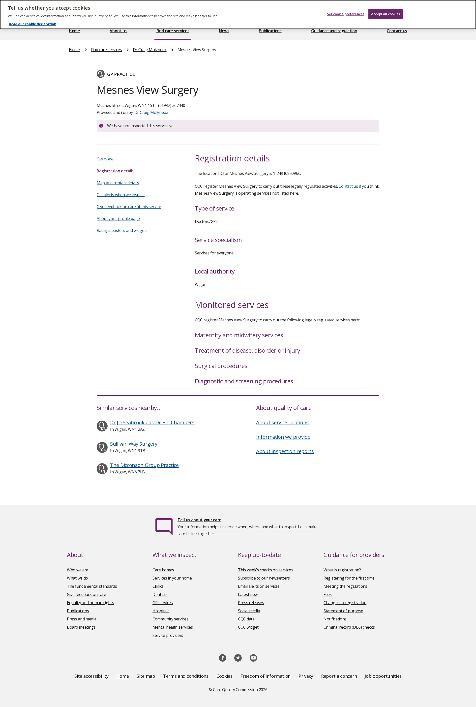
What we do (77, 578)
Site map (146, 676)
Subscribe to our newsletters (264, 578)
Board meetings (81, 627)
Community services (170, 619)
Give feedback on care (86, 594)
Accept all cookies (385, 14)
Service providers (167, 635)
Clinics (158, 586)
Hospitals (160, 611)
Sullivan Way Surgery (133, 443)
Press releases (251, 602)
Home (74, 30)
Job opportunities (383, 676)
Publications (270, 30)
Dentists (160, 594)
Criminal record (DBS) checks (349, 627)
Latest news (249, 594)
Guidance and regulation (334, 30)
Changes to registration (345, 602)
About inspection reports (285, 451)
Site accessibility (91, 676)
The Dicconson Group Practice (144, 465)
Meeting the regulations (345, 586)
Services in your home (172, 578)
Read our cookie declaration (32, 24)
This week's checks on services (265, 570)
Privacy (305, 676)
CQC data (246, 619)
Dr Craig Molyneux (150, 49)
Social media (249, 611)
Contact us (397, 30)
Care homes (163, 570)
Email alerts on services (259, 586)
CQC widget (248, 627)
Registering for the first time (349, 578)
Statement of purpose (343, 611)
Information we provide (283, 436)
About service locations (282, 422)
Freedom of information (265, 676)
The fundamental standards (92, 586)
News (224, 30)
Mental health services (172, 627)
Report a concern (339, 676)
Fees (328, 594)
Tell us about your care (199, 520)
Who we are (77, 570)
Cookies (224, 676)
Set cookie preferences (345, 14)
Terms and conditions (185, 676)
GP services (162, 602)
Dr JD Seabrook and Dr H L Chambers (152, 422)
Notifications (335, 619)
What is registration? (342, 570)
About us (118, 30)
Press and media (81, 619)
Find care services (172, 30)
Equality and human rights (90, 602)
